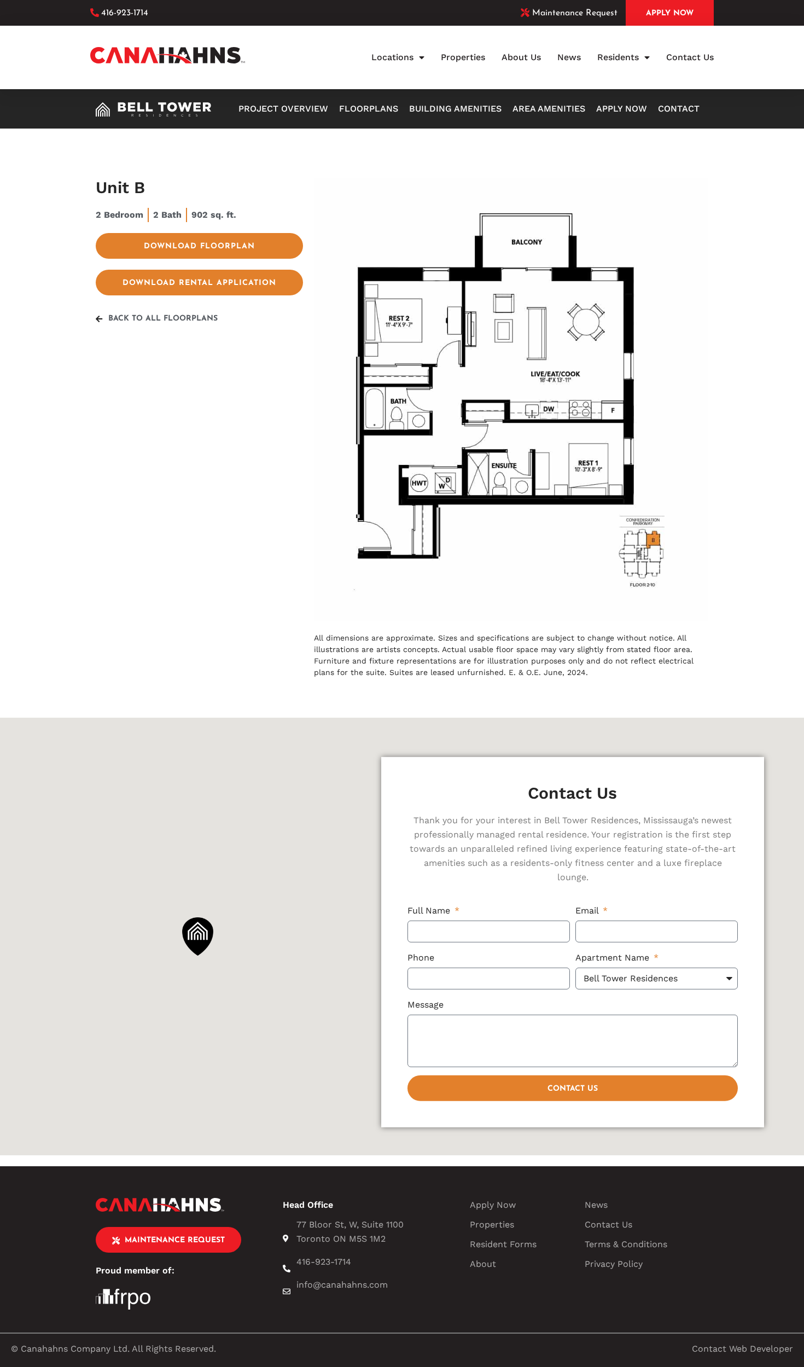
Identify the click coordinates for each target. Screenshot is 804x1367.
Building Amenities (455, 108)
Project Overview (283, 108)
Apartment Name (613, 957)
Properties (463, 57)
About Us (521, 57)
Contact (679, 108)
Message (425, 1004)
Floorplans (368, 108)
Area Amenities (548, 108)
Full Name (430, 910)
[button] (197, 936)
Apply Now (621, 108)
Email (588, 910)
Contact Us (690, 57)
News (569, 57)
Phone (420, 957)
